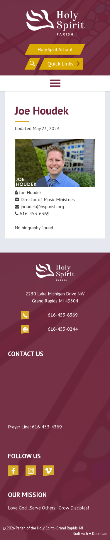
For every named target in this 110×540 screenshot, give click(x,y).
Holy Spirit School (55, 49)
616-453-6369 (63, 315)
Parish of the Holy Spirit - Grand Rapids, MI (49, 528)
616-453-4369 (47, 427)
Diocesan (99, 533)
